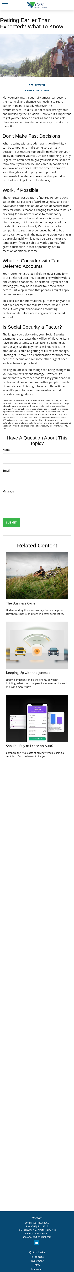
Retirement (37, 1256)
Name (6, 450)
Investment (37, 1260)
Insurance (37, 1269)
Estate (37, 1265)
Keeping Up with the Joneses (28, 672)
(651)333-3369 (41, 1222)
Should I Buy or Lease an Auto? (29, 746)
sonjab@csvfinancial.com (37, 1237)
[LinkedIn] (36, 1242)
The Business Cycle (20, 603)
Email (6, 470)
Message (8, 491)
